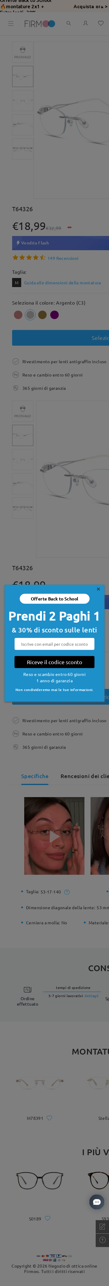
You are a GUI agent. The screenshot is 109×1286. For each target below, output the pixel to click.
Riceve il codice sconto (54, 662)
